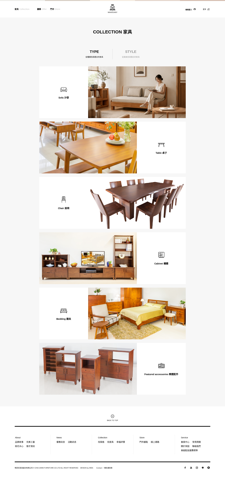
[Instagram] (197, 468)
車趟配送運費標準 (189, 450)
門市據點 (143, 442)
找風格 (101, 442)
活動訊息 (72, 442)
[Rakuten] (208, 468)
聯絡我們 (196, 446)
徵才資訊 (30, 446)
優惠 (42, 9)
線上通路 (155, 442)
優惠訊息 (60, 442)
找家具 (110, 442)
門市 (55, 9)
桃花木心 (19, 446)
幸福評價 (120, 442)
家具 (22, 9)
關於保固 (185, 446)
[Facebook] (185, 468)
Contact (99, 468)
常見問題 (196, 442)
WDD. (91, 468)
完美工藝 (30, 442)
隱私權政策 (108, 468)
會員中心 (185, 442)
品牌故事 (19, 442)
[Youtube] (191, 468)
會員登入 (188, 9)
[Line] (202, 468)
